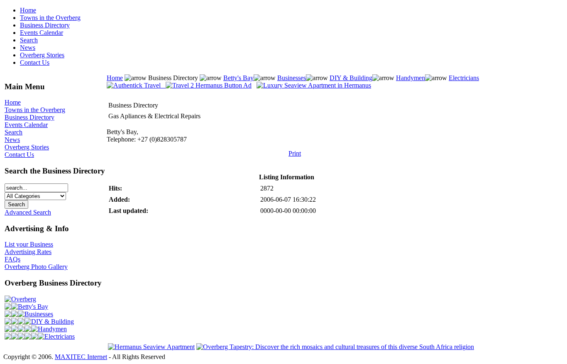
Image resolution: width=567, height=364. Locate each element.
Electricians (59, 336)
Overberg (23, 299)
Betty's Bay (33, 306)
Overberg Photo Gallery (36, 266)
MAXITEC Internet (81, 356)
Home (28, 10)
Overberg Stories (42, 55)
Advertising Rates (28, 251)
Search (29, 40)
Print (294, 153)
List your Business (29, 244)
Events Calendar (41, 32)
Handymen (52, 328)
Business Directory (45, 25)
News (27, 47)
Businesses (38, 314)
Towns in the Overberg (50, 17)
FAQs (12, 259)
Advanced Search (28, 212)
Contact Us (34, 62)
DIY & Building (52, 321)
